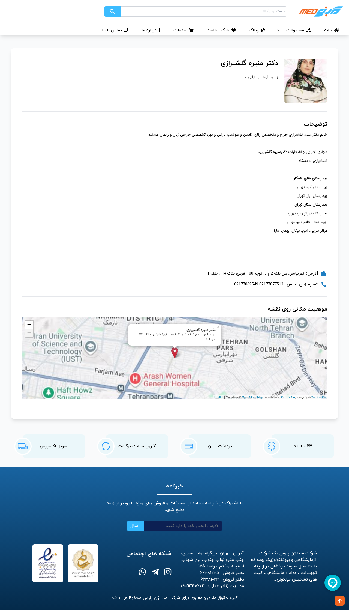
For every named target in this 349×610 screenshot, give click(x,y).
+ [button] (29, 324)
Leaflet (218, 397)
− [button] (29, 332)
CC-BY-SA (288, 397)
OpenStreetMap (252, 397)
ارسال (135, 526)
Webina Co (318, 397)
